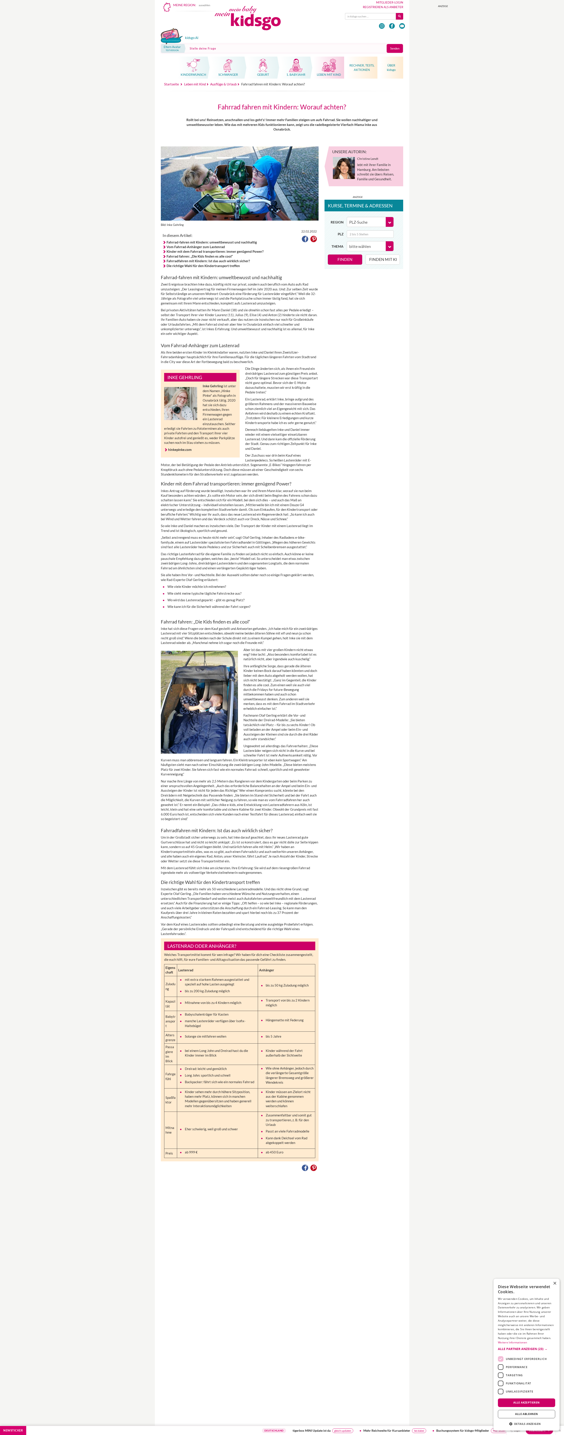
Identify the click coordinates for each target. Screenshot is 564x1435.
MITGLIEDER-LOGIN (389, 2)
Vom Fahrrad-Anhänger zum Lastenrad (196, 247)
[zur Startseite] (251, 19)
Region (337, 222)
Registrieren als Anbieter (383, 7)
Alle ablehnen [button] (526, 1414)
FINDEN (345, 259)
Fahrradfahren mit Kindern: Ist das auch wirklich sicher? (208, 261)
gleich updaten (292, 1430)
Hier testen (448, 1430)
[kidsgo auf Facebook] (392, 26)
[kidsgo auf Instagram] (382, 26)
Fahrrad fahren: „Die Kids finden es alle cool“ (200, 256)
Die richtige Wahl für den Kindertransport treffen (203, 266)
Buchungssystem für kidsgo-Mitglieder (412, 1430)
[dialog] (527, 1355)
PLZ (340, 234)
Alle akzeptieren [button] (526, 1402)
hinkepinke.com (180, 450)
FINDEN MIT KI (383, 259)
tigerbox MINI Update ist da (261, 1430)
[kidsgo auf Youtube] (402, 26)
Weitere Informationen (512, 1342)
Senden (394, 48)
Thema (337, 246)
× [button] (554, 1283)
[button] (305, 240)
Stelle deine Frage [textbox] (203, 48)
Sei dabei (369, 1430)
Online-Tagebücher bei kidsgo (487, 1430)
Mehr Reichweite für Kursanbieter (336, 1430)
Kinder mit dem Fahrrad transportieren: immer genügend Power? (215, 251)
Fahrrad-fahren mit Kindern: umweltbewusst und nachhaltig (212, 242)
